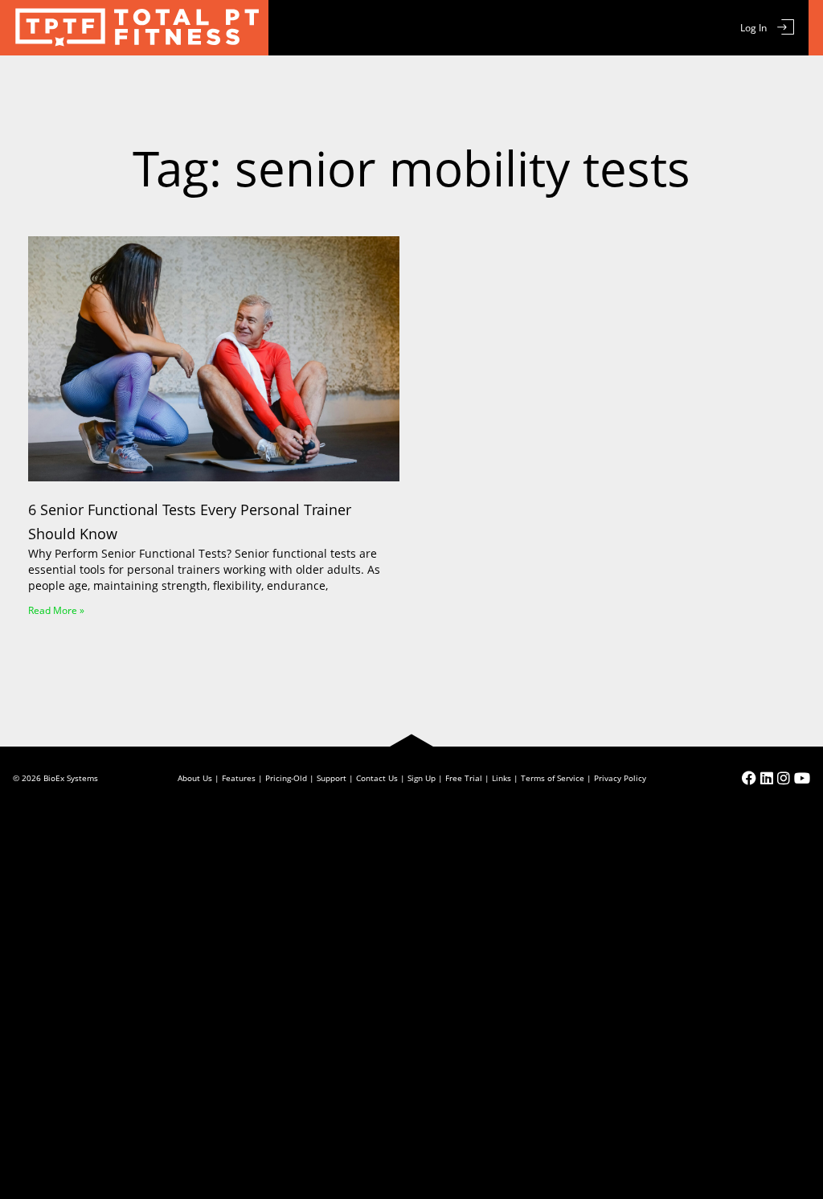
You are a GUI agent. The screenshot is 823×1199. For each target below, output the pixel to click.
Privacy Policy (620, 778)
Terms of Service (552, 778)
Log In (753, 28)
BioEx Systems (70, 778)
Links (501, 778)
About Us (195, 778)
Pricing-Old (286, 778)
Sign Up (421, 778)
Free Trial (463, 778)
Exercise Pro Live (134, 27)
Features (239, 778)
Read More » (56, 610)
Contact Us (377, 778)
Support (331, 778)
